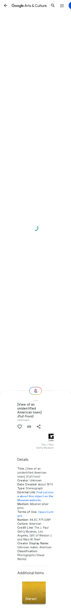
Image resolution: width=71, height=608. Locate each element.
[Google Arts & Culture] (29, 5)
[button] (5, 5)
